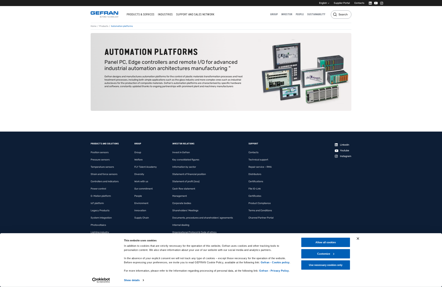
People (300, 14)
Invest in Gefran (181, 152)
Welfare (138, 159)
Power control (98, 188)
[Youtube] (375, 3)
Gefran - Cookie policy (275, 262)
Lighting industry (100, 232)
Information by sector (184, 166)
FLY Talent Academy (145, 166)
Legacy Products (100, 210)
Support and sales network (195, 14)
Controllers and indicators (105, 181)
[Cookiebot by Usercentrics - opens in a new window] (101, 280)
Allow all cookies (325, 242)
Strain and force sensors (104, 174)
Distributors (254, 174)
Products (103, 26)
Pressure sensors (100, 159)
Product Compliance (259, 203)
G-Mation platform (101, 196)
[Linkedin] (369, 3)
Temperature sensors (102, 166)
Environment (141, 203)
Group (274, 14)
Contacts (359, 3)
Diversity (139, 174)
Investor (286, 14)
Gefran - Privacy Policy (274, 270)
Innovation (140, 210)
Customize (323, 253)
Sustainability (316, 14)
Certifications (255, 181)
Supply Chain (141, 217)
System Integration (101, 217)
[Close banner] (358, 238)
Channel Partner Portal (260, 217)
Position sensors (100, 152)
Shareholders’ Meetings (185, 210)
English (323, 3)
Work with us (141, 181)
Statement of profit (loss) (186, 181)
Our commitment (143, 188)
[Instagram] (380, 3)
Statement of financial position (189, 174)
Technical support (258, 159)
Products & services (140, 14)
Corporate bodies (181, 203)
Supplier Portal (342, 3)
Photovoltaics (98, 225)
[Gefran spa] (104, 14)
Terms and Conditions (260, 210)
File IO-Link (254, 188)
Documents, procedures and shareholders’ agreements (202, 217)
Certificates (254, 196)
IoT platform (97, 203)
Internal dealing (180, 225)
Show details (132, 280)
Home (94, 26)
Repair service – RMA (260, 166)
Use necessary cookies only (325, 264)
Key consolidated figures (185, 159)
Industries (165, 14)
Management (179, 196)
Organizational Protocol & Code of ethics (194, 232)
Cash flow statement (183, 188)
